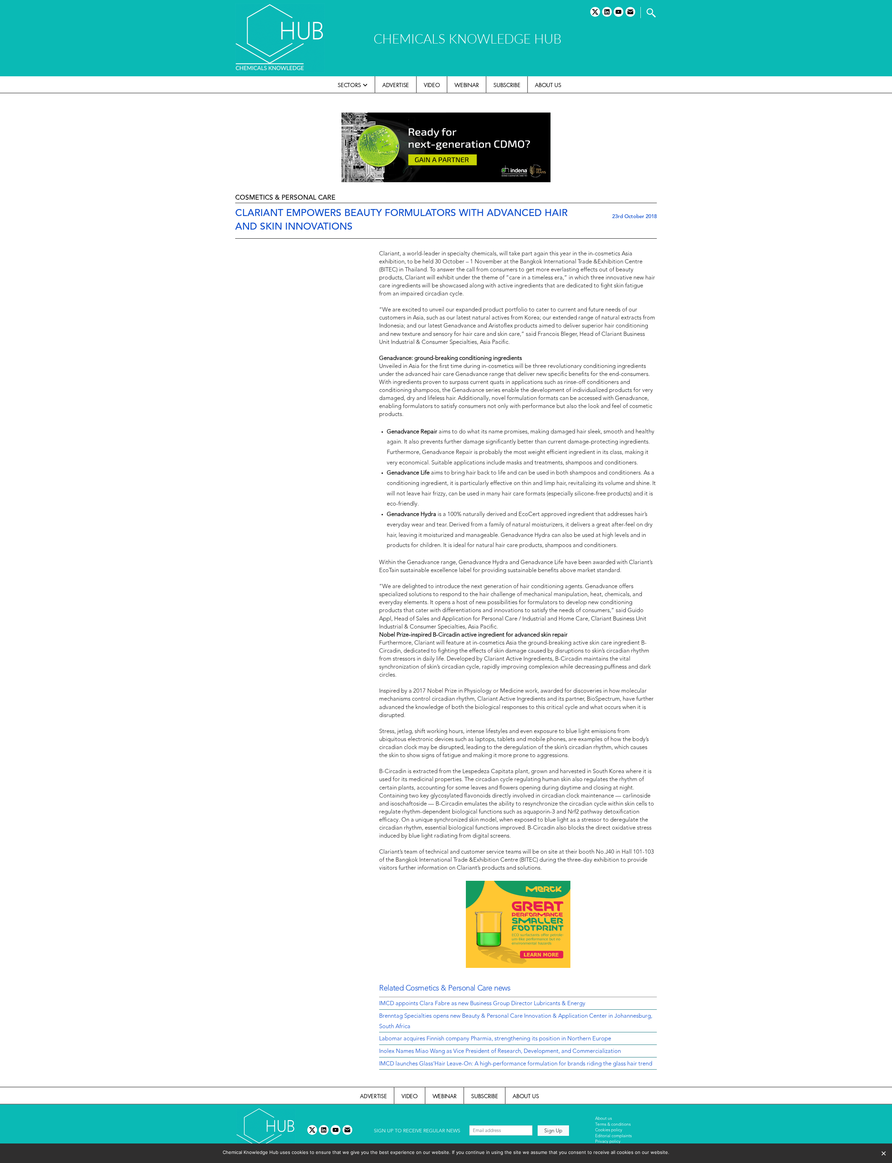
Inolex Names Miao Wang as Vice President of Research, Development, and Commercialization (500, 1051)
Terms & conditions (613, 1125)
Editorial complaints (613, 1136)
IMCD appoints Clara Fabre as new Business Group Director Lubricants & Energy (482, 1004)
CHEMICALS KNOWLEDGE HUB (467, 38)
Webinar (466, 85)
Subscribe (506, 85)
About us (548, 85)
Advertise (395, 85)
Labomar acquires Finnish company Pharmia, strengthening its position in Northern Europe (495, 1039)
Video (432, 85)
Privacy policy (608, 1142)
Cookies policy (608, 1130)
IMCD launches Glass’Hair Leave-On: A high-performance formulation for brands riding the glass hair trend (515, 1064)
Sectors (349, 85)
